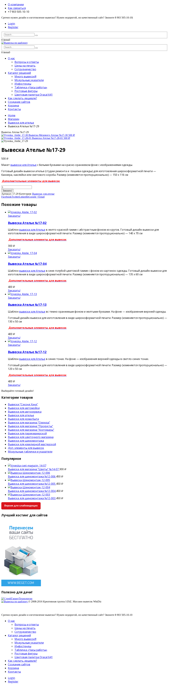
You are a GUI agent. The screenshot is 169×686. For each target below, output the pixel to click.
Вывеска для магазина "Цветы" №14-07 (33, 469)
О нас (11, 58)
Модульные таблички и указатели (30, 451)
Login (11, 23)
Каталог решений (19, 73)
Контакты (14, 109)
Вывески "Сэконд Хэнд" (23, 404)
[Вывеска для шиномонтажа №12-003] (88, 494)
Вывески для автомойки (24, 408)
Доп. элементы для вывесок (26, 448)
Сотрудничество (25, 69)
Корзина (13, 105)
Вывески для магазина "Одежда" (29, 422)
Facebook (6, 196)
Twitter (15, 196)
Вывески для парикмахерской (27, 433)
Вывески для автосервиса (24, 411)
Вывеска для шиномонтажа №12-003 (32, 498)
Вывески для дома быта (23, 419)
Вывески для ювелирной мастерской (32, 444)
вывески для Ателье (23, 165)
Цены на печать (25, 65)
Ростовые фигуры (26, 91)
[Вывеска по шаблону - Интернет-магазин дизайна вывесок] (14, 42)
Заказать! (7, 190)
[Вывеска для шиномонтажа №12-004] (88, 487)
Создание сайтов (19, 102)
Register (13, 27)
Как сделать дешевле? (22, 98)
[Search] (36, 35)
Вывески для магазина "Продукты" (30, 426)
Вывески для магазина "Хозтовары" (31, 430)
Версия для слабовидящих (21, 505)
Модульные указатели (29, 80)
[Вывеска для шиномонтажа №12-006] (88, 473)
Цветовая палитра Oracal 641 (34, 94)
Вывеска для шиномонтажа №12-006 (32, 476)
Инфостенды (23, 84)
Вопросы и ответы (27, 62)
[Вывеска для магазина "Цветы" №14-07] (88, 465)
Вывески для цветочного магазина (30, 437)
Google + (33, 196)
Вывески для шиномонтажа (26, 440)
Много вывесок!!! (25, 76)
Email (41, 196)
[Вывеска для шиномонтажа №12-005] (88, 480)
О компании (16, 4)
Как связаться (17, 8)
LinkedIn (24, 196)
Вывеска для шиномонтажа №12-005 (32, 484)
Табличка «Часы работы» (31, 87)
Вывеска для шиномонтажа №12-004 (32, 491)
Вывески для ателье (43, 193)
